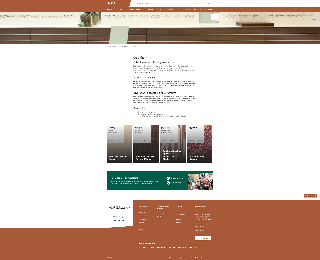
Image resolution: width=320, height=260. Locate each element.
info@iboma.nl (198, 232)
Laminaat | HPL (143, 216)
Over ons (161, 9)
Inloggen (208, 3)
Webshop (109, 9)
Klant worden (179, 219)
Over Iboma (179, 211)
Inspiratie (150, 9)
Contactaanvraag (181, 214)
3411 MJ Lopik (199, 228)
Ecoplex (141, 229)
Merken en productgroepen (164, 213)
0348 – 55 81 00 (175, 183)
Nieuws (171, 9)
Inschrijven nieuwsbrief (202, 238)
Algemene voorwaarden (186, 257)
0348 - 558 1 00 (199, 230)
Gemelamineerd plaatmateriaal (143, 211)
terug (110, 46)
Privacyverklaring (174, 257)
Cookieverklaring (200, 257)
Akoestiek (141, 222)
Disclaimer (209, 257)
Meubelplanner (122, 9)
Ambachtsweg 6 (199, 226)
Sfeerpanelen (142, 219)
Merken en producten (136, 9)
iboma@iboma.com (176, 178)
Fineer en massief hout (145, 226)
